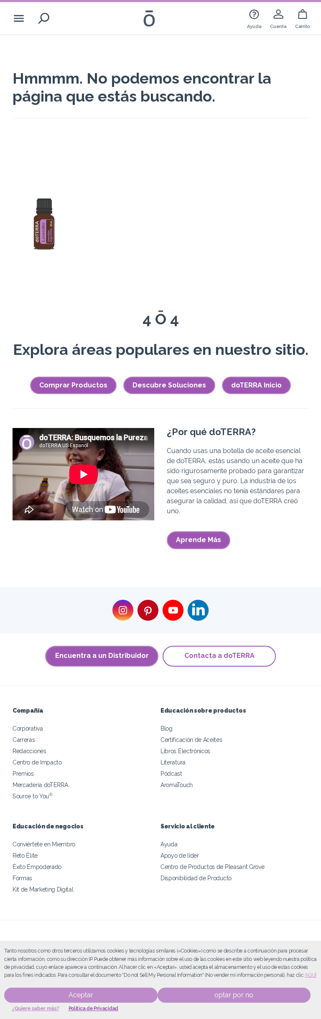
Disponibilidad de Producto (196, 877)
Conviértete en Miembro (44, 844)
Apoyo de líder (179, 855)
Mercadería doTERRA (40, 784)
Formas (22, 877)
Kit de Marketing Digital (43, 889)
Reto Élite (25, 855)
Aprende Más (198, 540)
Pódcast (171, 773)
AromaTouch (176, 784)
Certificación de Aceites (191, 739)
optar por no (233, 995)
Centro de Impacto (37, 762)
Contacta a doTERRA (219, 656)
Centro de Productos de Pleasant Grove (212, 866)
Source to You (33, 796)
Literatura (173, 762)
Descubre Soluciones (169, 385)
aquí (310, 975)
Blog (166, 728)
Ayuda (168, 844)
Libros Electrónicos (185, 750)
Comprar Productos (73, 385)
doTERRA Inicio (256, 385)
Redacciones (29, 750)
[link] (254, 18)
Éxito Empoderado (37, 866)
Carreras (24, 739)
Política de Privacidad (93, 1008)
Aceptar (81, 995)
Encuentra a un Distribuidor (102, 656)
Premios (23, 773)
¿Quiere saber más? (35, 1008)
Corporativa (28, 728)
